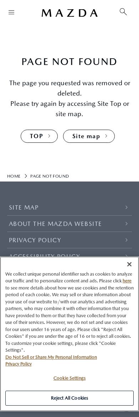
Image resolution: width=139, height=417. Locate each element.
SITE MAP (23, 207)
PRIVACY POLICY (35, 240)
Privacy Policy (18, 364)
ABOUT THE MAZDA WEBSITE (55, 223)
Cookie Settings (69, 378)
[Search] (123, 12)
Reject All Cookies (69, 398)
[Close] (129, 264)
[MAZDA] (69, 13)
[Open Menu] (11, 12)
